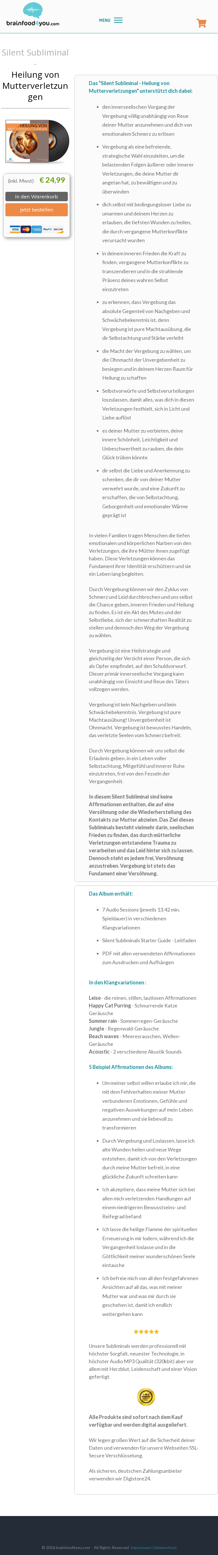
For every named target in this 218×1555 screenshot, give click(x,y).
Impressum (140, 1547)
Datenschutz (165, 1547)
